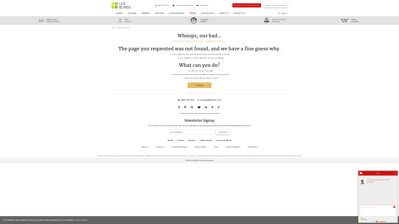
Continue (199, 85)
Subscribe (223, 132)
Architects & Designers (184, 5)
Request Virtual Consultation (276, 5)
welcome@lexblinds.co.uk (210, 100)
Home (113, 28)
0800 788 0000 (187, 100)
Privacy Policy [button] (81, 220)
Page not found (123, 28)
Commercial (204, 5)
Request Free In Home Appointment (246, 5)
